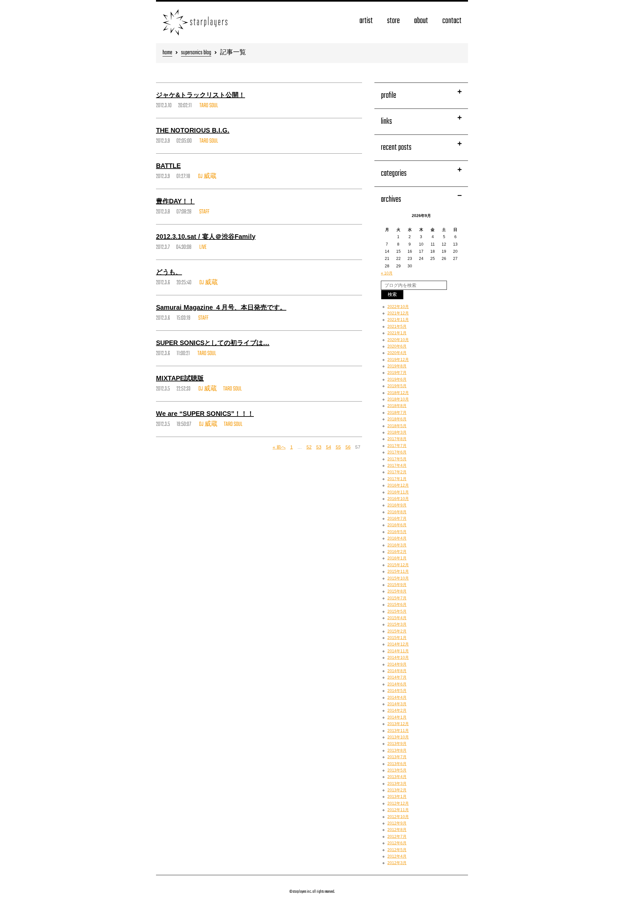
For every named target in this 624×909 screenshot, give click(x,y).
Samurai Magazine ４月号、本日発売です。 (221, 307)
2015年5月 (397, 611)
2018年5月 (397, 426)
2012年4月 (397, 856)
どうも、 (169, 271)
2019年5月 (397, 386)
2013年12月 (398, 724)
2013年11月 (398, 730)
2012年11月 (398, 810)
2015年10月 (398, 578)
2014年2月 (397, 710)
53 (318, 447)
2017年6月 (397, 452)
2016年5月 (397, 532)
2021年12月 (398, 313)
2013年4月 (397, 777)
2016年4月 (397, 538)
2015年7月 (397, 598)
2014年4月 (397, 697)
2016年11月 (398, 492)
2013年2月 (397, 790)
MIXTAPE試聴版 (180, 378)
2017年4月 (397, 465)
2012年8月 (397, 829)
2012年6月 (397, 843)
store (393, 21)
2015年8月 (397, 591)
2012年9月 (397, 823)
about (421, 21)
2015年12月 (398, 565)
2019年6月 (397, 379)
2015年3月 (397, 624)
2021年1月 (397, 333)
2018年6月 (397, 419)
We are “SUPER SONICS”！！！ (205, 413)
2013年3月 (397, 783)
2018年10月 (398, 399)
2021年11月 (398, 319)
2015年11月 (398, 571)
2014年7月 (397, 677)
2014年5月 (397, 690)
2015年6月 (397, 604)
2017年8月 (397, 439)
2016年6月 (397, 525)
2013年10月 (398, 737)
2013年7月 (397, 757)
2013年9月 (397, 743)
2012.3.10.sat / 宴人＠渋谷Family (205, 236)
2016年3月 (397, 545)
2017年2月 (397, 472)
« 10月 (387, 273)
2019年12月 (398, 359)
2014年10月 (398, 657)
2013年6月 (397, 764)
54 (328, 447)
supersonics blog (196, 53)
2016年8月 (397, 512)
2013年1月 (397, 796)
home (167, 53)
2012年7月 (397, 836)
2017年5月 (397, 459)
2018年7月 (397, 412)
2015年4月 (397, 618)
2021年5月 (397, 326)
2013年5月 (397, 770)
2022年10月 (398, 306)
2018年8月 (397, 405)
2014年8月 (397, 671)
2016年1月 (397, 558)
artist (366, 21)
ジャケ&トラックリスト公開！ (200, 94)
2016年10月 (398, 498)
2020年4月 (397, 353)
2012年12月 (398, 803)
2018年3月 (397, 432)
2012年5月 (397, 850)
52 (309, 447)
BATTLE (168, 165)
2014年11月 (398, 651)
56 (348, 447)
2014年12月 (398, 644)
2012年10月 (398, 816)
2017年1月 (397, 479)
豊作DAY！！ (175, 201)
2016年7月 (397, 518)
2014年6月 (397, 684)
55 (338, 447)
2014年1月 (397, 717)
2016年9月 (397, 505)
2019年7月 (397, 372)
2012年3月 (397, 863)
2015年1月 (397, 637)
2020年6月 (397, 346)
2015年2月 (397, 631)
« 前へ (279, 447)
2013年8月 (397, 750)
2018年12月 (398, 392)
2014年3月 (397, 704)
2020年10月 (398, 340)
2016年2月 (397, 551)
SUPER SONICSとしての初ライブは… (212, 342)
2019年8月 (397, 366)
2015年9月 (397, 585)
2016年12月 (398, 485)
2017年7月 (397, 445)
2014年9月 (397, 664)
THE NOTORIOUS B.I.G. (192, 130)
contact (452, 21)
